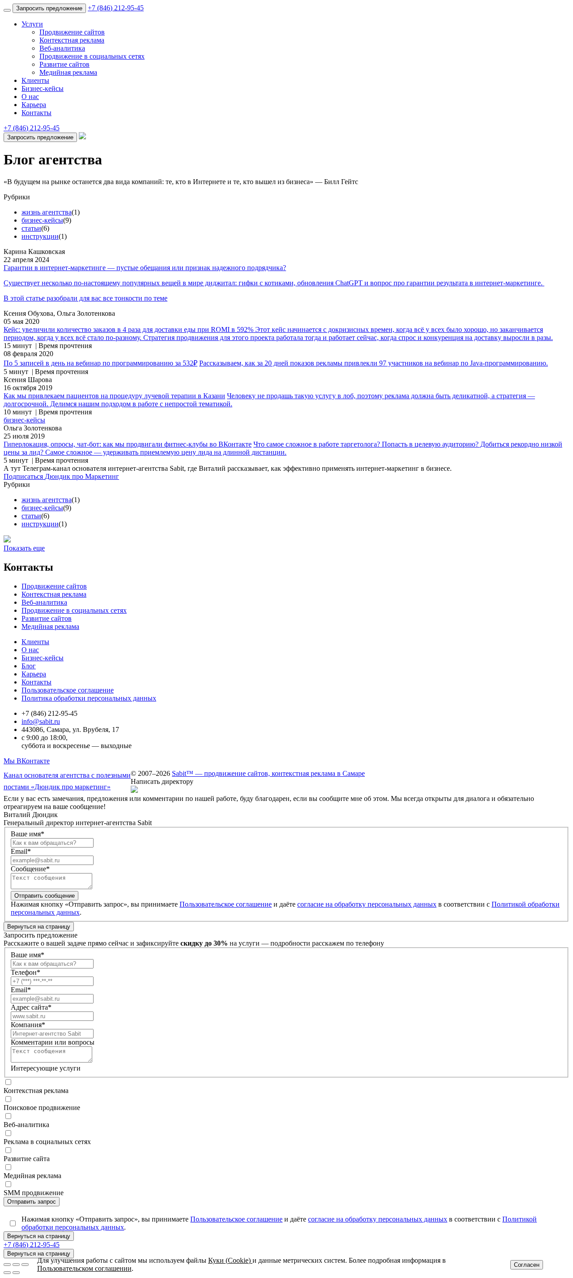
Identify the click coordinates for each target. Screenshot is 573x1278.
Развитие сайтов (64, 64)
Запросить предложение (49, 8)
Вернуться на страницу (38, 926)
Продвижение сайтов (72, 32)
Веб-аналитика (62, 48)
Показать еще (24, 548)
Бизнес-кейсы (42, 88)
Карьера (33, 104)
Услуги (32, 24)
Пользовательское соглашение (67, 690)
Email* (21, 851)
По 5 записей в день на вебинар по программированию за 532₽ (100, 363)
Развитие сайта (27, 1158)
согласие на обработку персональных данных (366, 904)
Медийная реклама (68, 72)
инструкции (40, 236)
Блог (28, 666)
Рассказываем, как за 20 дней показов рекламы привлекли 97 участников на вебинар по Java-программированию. (373, 363)
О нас (30, 96)
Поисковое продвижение (42, 1107)
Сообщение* (30, 869)
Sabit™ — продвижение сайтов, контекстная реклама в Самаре (268, 773)
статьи (31, 228)
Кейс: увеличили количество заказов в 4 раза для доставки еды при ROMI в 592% (129, 329)
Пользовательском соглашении (84, 1268)
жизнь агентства (46, 212)
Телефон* (25, 972)
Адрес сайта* (31, 1007)
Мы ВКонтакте (27, 761)
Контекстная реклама (71, 40)
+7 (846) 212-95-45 (116, 8)
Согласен (526, 1264)
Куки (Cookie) (230, 1260)
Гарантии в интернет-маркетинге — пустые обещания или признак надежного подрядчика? (145, 267)
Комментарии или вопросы (52, 1042)
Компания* (28, 1024)
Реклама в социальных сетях (47, 1141)
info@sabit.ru (40, 721)
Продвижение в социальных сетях (92, 56)
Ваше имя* (27, 834)
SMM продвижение (34, 1192)
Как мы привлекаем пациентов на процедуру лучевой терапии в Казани (114, 396)
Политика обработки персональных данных (88, 698)
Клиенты (35, 80)
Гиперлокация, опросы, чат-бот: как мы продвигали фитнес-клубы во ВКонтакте (128, 444)
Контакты (36, 112)
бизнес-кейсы (42, 220)
